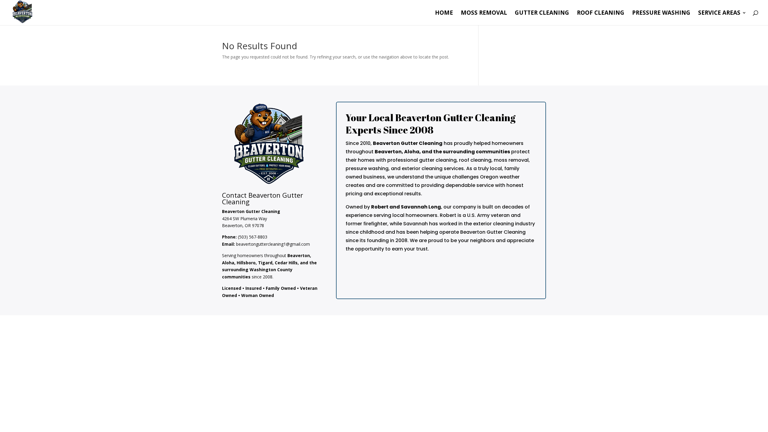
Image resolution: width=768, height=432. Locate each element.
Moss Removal (484, 13)
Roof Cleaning (600, 13)
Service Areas (719, 13)
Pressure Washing (661, 13)
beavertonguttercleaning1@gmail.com (273, 244)
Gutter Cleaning (542, 13)
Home (444, 13)
